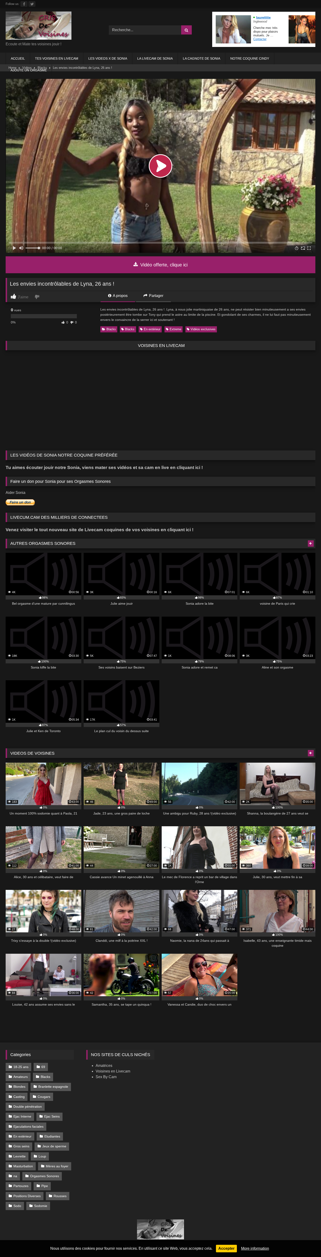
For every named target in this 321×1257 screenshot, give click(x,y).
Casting (19, 1097)
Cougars (44, 1097)
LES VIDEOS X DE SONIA (107, 58)
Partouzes (20, 1186)
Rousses (60, 1196)
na (15, 1176)
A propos (120, 296)
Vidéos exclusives (203, 329)
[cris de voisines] (38, 26)
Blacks (111, 329)
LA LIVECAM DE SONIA (155, 58)
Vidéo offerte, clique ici (163, 264)
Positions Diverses (27, 1196)
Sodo (17, 1206)
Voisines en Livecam (113, 1071)
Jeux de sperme (54, 1146)
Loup (42, 1156)
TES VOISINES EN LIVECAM (56, 58)
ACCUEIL (18, 58)
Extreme (175, 329)
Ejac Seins (52, 1116)
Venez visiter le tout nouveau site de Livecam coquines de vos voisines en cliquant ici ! (99, 529)
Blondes (19, 1086)
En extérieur (152, 329)
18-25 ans (20, 1067)
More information (255, 1248)
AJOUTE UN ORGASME (29, 70)
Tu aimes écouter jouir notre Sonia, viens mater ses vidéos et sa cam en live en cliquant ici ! (104, 467)
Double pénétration (27, 1106)
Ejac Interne (22, 1116)
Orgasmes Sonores (44, 1176)
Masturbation (23, 1166)
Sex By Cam (106, 1077)
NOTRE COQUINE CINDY (249, 58)
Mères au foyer (57, 1166)
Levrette (19, 1156)
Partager (155, 296)
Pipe (44, 1186)
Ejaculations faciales (28, 1126)
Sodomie (40, 1206)
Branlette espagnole (53, 1086)
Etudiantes (52, 1136)
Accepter (226, 1248)
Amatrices (104, 1066)
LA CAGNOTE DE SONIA (201, 58)
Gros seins (21, 1146)
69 (43, 1067)
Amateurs (20, 1077)
